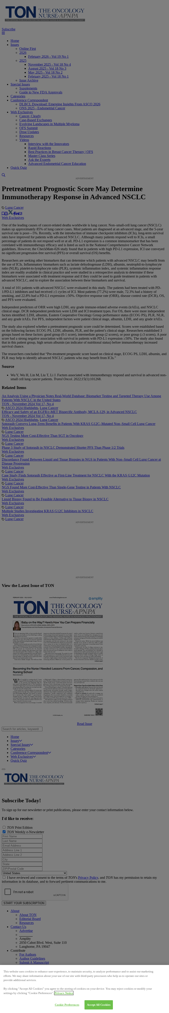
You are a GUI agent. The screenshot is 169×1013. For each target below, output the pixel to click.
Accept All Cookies (98, 1004)
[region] (84, 989)
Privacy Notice (64, 993)
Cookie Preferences (67, 1004)
